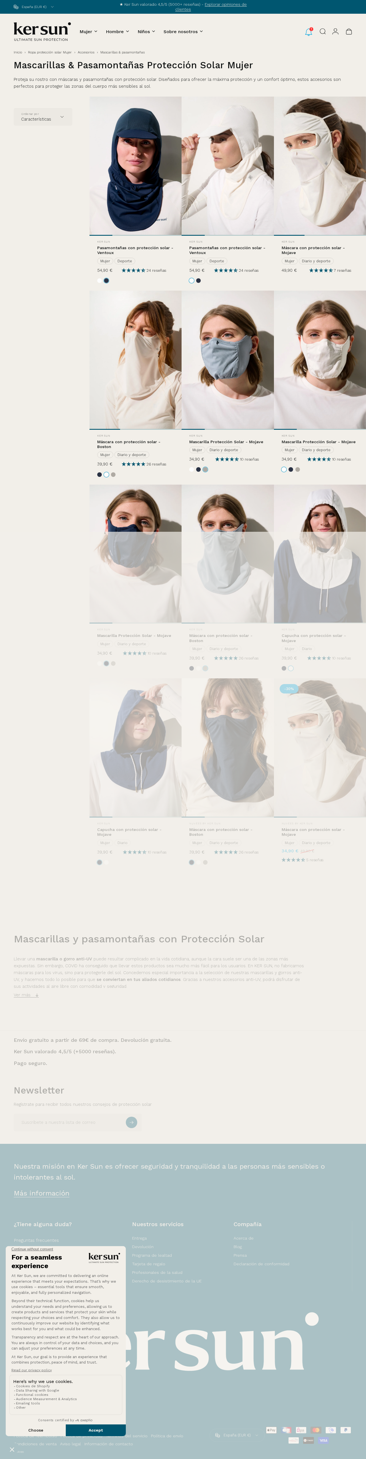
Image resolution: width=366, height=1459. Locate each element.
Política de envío (167, 1436)
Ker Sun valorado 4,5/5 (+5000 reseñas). (65, 1051)
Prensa (240, 1255)
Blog (238, 1246)
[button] (134, 270)
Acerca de (244, 1238)
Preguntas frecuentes (36, 1240)
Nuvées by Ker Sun (204, 823)
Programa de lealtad (152, 1255)
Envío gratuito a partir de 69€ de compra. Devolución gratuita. (93, 1040)
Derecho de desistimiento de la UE (167, 1281)
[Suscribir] (131, 1122)
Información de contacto (108, 1444)
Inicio (18, 52)
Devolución (143, 1246)
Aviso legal (70, 1444)
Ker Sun (103, 241)
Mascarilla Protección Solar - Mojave (226, 441)
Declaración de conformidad (261, 1264)
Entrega (139, 1238)
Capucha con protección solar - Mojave (314, 638)
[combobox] (34, 7)
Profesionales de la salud (157, 1272)
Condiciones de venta (35, 1444)
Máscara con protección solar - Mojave (313, 250)
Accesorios (86, 52)
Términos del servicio (127, 1436)
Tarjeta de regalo (148, 1264)
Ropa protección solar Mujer (50, 52)
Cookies (19, 1451)
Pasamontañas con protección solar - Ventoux (135, 250)
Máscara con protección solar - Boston (128, 444)
